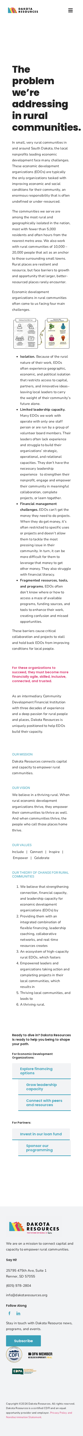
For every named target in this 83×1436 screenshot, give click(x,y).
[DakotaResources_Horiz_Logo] (23, 5)
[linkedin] (18, 1313)
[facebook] (9, 1313)
